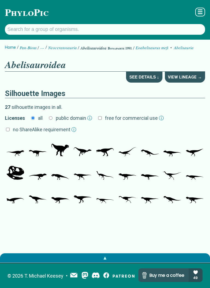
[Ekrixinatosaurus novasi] (172, 148)
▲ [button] (105, 258)
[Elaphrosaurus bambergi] (105, 171)
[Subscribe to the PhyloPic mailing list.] (74, 275)
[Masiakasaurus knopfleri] (127, 148)
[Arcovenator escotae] (37, 171)
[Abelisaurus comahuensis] (127, 171)
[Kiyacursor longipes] (172, 171)
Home (10, 47)
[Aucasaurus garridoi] (194, 148)
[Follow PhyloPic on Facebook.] (106, 275)
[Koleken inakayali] (60, 195)
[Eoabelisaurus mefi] (15, 148)
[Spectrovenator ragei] (105, 148)
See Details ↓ (144, 77)
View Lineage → (185, 77)
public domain (74, 118)
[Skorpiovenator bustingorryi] (15, 171)
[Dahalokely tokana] (37, 148)
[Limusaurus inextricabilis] (127, 195)
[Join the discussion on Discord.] (96, 275)
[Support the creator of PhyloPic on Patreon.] (124, 276)
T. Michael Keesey (43, 276)
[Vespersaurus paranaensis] (82, 148)
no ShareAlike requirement (44, 129)
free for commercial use (134, 118)
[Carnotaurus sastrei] (82, 195)
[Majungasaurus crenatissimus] (150, 148)
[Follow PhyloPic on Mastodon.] (84, 276)
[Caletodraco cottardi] (37, 195)
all (40, 118)
